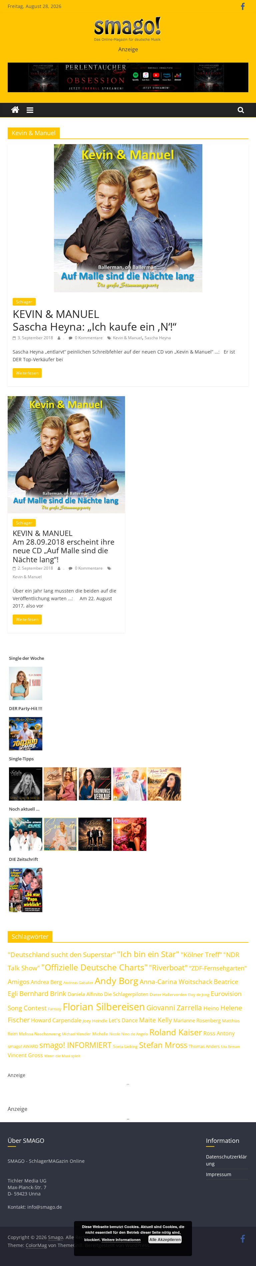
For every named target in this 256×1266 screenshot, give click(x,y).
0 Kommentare (88, 338)
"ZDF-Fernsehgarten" (218, 968)
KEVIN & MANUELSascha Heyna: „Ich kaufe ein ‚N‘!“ (94, 320)
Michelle (100, 1034)
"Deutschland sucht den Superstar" (62, 954)
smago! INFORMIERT (75, 1045)
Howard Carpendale (56, 1020)
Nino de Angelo (134, 1033)
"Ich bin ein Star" (148, 953)
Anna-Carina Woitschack (176, 981)
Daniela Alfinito (85, 994)
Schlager (24, 302)
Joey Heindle (95, 1021)
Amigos (18, 981)
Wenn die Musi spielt (62, 1056)
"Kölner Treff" (201, 954)
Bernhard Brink (42, 993)
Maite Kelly (155, 1020)
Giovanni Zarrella (174, 1007)
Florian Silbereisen (104, 1006)
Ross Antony (219, 1033)
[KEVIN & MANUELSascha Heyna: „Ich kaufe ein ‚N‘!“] (128, 148)
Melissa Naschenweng (40, 1033)
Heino (211, 1008)
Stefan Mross (163, 1044)
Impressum (218, 1174)
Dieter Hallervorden (168, 994)
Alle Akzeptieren (165, 1239)
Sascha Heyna (158, 338)
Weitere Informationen (121, 1239)
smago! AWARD (23, 1046)
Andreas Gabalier (78, 982)
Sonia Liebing (125, 1046)
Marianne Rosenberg (197, 1020)
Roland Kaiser (175, 1032)
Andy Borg (116, 980)
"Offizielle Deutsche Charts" (94, 967)
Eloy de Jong (198, 994)
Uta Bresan (230, 1046)
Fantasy (54, 1009)
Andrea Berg (46, 982)
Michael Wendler (76, 1033)
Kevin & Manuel (127, 338)
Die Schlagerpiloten (126, 994)
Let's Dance (123, 1020)
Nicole (114, 1033)
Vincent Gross (25, 1055)
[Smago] (15, 110)
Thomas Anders (204, 1046)
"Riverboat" (168, 967)
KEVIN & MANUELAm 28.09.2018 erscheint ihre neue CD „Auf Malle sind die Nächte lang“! (63, 546)
